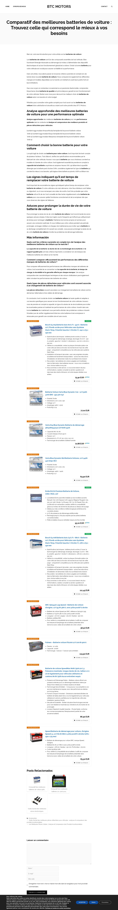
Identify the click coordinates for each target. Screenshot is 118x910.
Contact (104, 6)
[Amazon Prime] (86, 377)
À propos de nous (19, 6)
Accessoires (33, 818)
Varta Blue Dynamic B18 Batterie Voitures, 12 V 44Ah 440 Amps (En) (66, 459)
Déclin (93, 902)
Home (7, 6)
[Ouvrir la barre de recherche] (111, 6)
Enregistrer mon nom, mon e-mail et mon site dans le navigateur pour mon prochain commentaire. (58, 885)
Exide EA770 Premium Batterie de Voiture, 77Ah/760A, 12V (62, 492)
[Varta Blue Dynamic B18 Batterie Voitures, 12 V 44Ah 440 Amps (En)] (36, 464)
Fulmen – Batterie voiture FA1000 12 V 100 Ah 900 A (65, 642)
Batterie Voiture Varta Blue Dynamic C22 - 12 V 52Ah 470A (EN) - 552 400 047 (66, 393)
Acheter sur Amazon (82, 381)
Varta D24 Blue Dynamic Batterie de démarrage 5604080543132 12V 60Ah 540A (64, 426)
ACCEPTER (82, 902)
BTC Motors (59, 6)
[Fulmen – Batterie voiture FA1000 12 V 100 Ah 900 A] (36, 646)
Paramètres (105, 902)
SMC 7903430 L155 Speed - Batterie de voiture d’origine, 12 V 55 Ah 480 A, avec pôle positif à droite (66, 606)
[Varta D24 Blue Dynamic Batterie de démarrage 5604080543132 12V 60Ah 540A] (36, 430)
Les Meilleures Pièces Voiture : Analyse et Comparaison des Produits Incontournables (55, 824)
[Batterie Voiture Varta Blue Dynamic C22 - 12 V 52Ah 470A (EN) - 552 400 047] (36, 398)
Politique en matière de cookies (54, 908)
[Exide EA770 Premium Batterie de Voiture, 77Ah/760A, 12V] (36, 497)
